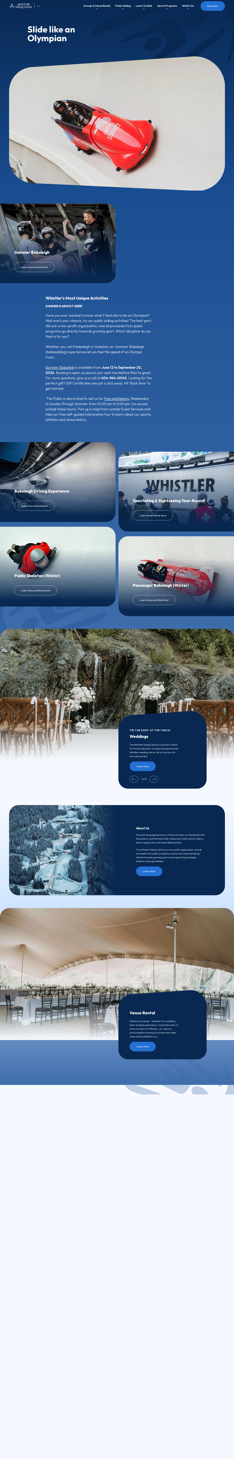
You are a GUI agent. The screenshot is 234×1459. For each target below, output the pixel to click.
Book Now (212, 6)
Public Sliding (123, 5)
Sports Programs (167, 5)
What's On (188, 5)
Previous (134, 779)
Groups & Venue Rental (96, 5)
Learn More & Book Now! (34, 267)
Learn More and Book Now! (35, 590)
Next (153, 779)
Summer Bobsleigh (60, 367)
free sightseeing (116, 398)
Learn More (142, 766)
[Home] (22, 6)
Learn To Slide (144, 5)
